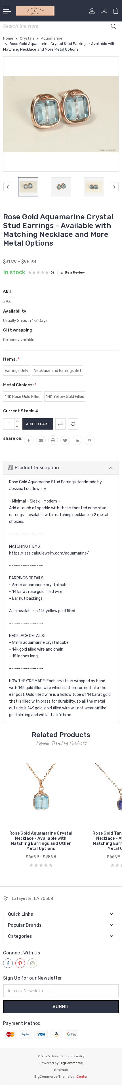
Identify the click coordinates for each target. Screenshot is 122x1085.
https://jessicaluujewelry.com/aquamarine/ (49, 553)
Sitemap (61, 1070)
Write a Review (73, 272)
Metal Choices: (20, 384)
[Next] (114, 187)
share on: (12, 438)
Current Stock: (20, 410)
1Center (81, 1076)
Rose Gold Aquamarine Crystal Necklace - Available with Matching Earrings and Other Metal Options (40, 841)
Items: (11, 359)
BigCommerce (71, 1063)
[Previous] (7, 187)
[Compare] (104, 13)
